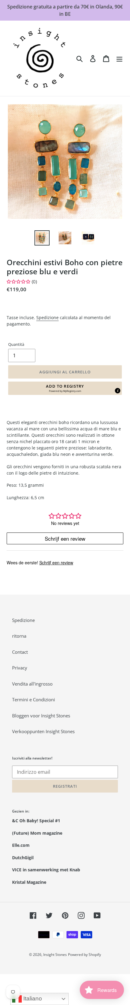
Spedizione (47, 317)
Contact (20, 652)
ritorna (19, 636)
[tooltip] (117, 390)
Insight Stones (55, 954)
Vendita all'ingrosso (32, 684)
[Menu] (119, 58)
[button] (65, 388)
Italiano (32, 998)
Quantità (16, 344)
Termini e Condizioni (33, 699)
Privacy (19, 668)
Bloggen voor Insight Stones (41, 716)
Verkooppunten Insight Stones (43, 731)
